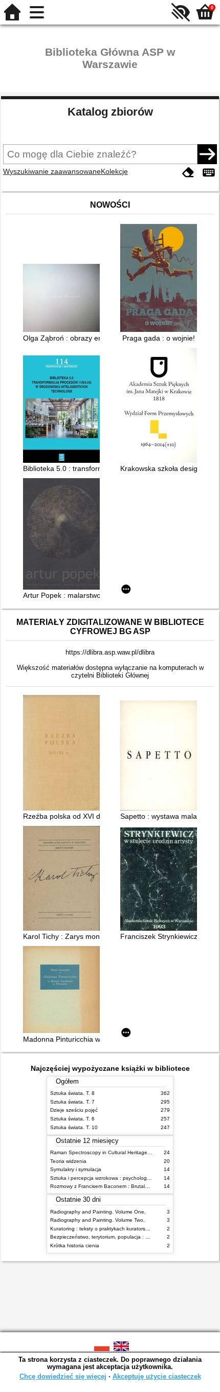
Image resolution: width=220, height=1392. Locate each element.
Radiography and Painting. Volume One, (98, 1212)
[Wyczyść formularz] (188, 172)
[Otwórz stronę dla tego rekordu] (64, 299)
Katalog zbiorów (110, 111)
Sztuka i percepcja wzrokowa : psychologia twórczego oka (118, 1178)
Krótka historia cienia (74, 1245)
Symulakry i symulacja (75, 1169)
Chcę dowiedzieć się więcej (62, 1376)
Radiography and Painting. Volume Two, (97, 1220)
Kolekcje (114, 171)
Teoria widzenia (68, 1161)
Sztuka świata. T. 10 (74, 1127)
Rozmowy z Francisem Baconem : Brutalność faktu (109, 1186)
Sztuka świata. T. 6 (72, 1118)
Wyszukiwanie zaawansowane (52, 171)
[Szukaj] (207, 154)
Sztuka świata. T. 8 (72, 1093)
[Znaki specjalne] (209, 172)
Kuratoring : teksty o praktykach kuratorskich (102, 1228)
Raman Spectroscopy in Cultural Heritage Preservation (114, 1152)
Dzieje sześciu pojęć (74, 1110)
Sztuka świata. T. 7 (72, 1102)
